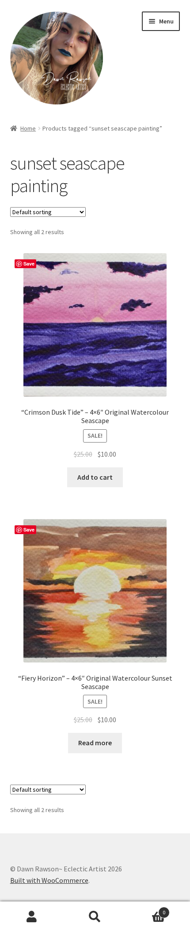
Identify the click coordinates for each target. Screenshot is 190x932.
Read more (95, 742)
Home (28, 128)
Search (94, 917)
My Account (31, 917)
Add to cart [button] (95, 477)
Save (28, 263)
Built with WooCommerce (49, 880)
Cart (146, 909)
